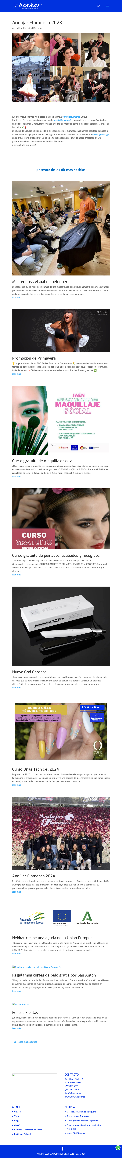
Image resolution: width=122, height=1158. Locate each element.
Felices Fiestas (25, 1012)
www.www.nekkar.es (76, 1097)
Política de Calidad (22, 1134)
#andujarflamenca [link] (71, 117)
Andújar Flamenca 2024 (33, 876)
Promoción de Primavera (34, 358)
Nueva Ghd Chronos (29, 672)
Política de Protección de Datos (28, 1129)
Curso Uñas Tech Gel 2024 (35, 769)
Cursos (17, 1112)
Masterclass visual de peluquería (41, 281)
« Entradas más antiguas (24, 1042)
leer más (16, 297)
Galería (17, 1125)
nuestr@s (58, 120)
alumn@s (68, 120)
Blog (16, 1120)
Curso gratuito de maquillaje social (42, 460)
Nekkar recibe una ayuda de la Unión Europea (52, 937)
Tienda (17, 1116)
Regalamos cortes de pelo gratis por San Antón (54, 975)
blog (40, 28)
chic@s (105, 134)
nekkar (19, 28)
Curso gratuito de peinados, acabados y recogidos (56, 555)
